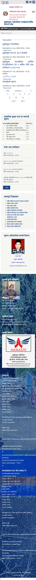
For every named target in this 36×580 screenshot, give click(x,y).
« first (7, 91)
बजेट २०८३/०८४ (8, 153)
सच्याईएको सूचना (9, 81)
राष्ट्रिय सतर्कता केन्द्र (12, 208)
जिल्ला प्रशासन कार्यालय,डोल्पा (14, 224)
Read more (7, 50)
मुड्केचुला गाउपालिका (10, 44)
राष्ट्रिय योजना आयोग (12, 203)
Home (3, 33)
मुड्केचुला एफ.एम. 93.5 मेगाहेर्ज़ (14, 53)
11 (23, 97)
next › (14, 101)
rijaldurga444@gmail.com (15, 308)
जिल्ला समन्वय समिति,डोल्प (14, 226)
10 (16, 97)
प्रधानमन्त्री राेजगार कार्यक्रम (14, 221)
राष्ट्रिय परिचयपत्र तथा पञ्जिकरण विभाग (17, 212)
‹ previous (18, 91)
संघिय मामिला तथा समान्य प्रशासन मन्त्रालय (18, 201)
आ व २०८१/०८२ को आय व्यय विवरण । (14, 169)
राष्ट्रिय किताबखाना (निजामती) (14, 210)
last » (23, 101)
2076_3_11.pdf (10, 76)
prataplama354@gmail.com (18, 265)
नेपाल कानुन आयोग (11, 205)
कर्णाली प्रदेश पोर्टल (12, 219)
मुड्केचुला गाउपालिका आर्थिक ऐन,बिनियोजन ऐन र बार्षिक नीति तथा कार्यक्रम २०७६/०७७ (18, 64)
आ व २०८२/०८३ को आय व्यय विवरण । (14, 161)
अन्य (7, 187)
